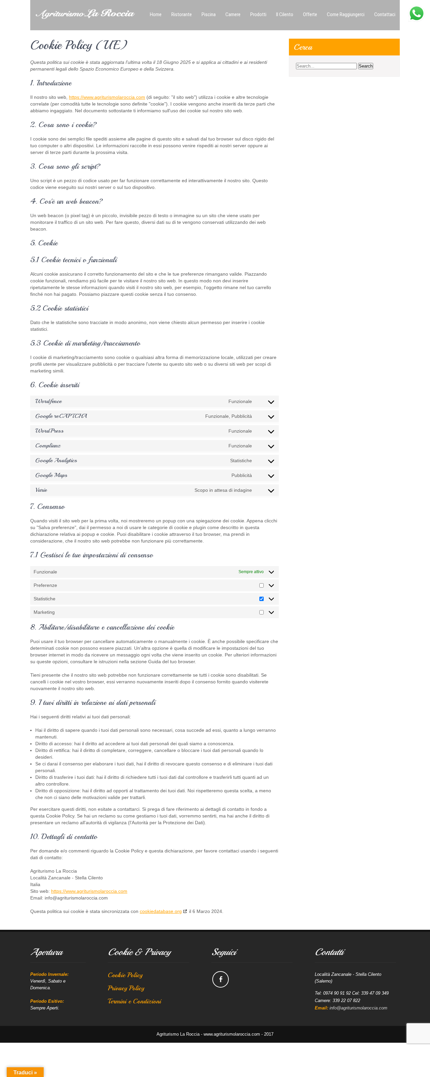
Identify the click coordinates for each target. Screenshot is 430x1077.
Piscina (209, 14)
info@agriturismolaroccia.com (358, 1007)
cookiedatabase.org (161, 911)
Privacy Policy (126, 988)
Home (156, 14)
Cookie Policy (125, 975)
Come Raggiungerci (345, 14)
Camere (233, 14)
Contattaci (384, 14)
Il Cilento (284, 14)
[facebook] (220, 979)
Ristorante (181, 14)
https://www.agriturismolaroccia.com (107, 97)
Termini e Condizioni (134, 1001)
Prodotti (258, 14)
